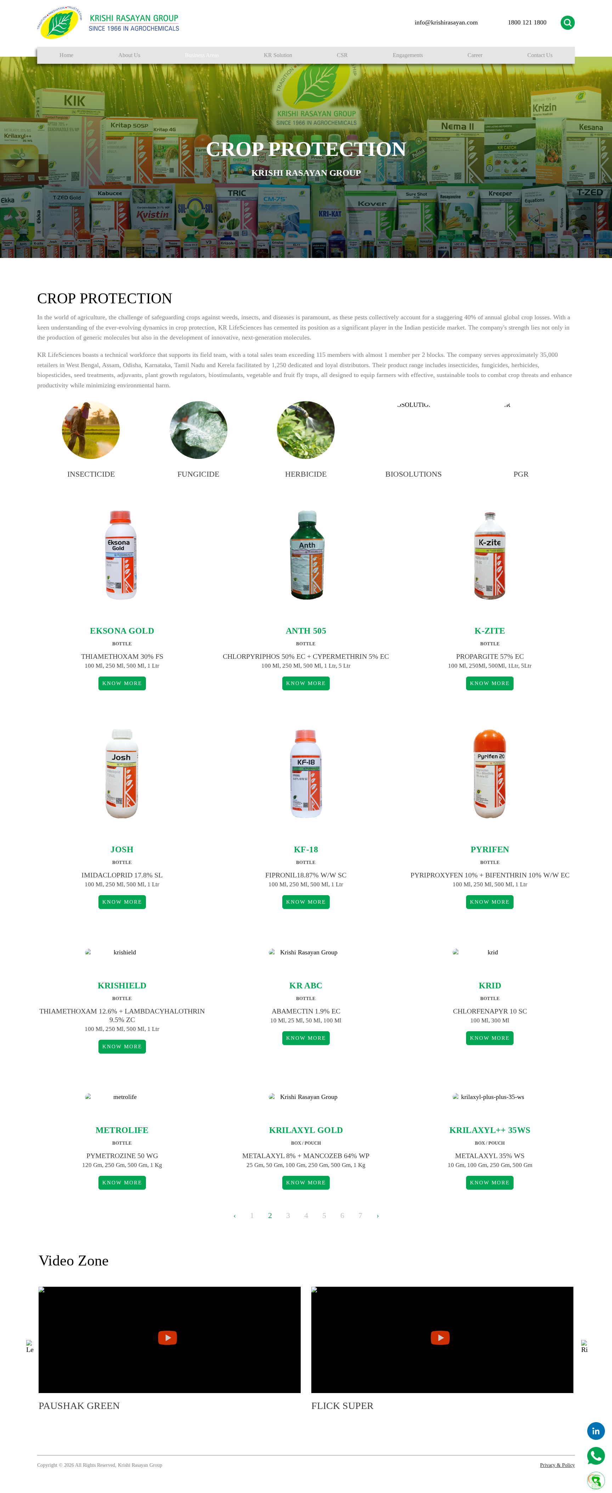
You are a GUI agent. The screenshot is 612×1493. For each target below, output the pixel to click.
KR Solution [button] (278, 55)
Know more (122, 683)
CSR (342, 55)
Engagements (408, 55)
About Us (129, 55)
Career (475, 55)
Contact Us (539, 55)
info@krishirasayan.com (446, 22)
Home (66, 55)
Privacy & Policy (557, 1465)
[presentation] (29, 1347)
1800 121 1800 (527, 22)
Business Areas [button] (202, 55)
